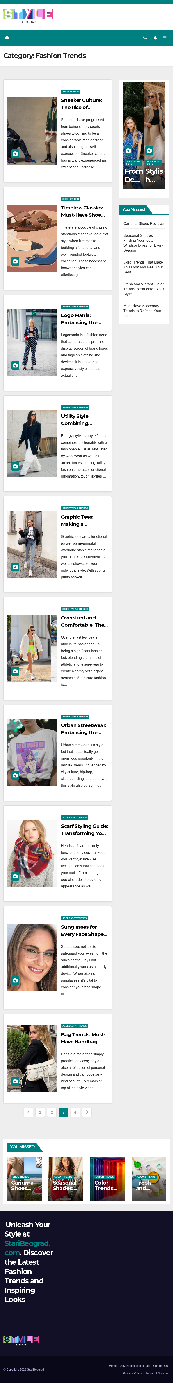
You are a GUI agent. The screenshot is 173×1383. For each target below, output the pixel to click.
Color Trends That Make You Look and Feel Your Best (143, 267)
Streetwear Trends (75, 306)
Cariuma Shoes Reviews (143, 223)
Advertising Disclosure (135, 1365)
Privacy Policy (132, 1373)
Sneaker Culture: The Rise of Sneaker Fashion (81, 107)
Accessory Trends (74, 817)
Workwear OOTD (133, 162)
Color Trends (63, 1177)
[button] (145, 38)
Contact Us (160, 1365)
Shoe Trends (70, 91)
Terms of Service (157, 1373)
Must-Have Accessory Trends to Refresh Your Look (142, 311)
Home (113, 1365)
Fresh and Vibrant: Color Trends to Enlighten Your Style (143, 289)
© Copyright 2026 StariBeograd (23, 1369)
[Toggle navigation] (165, 38)
